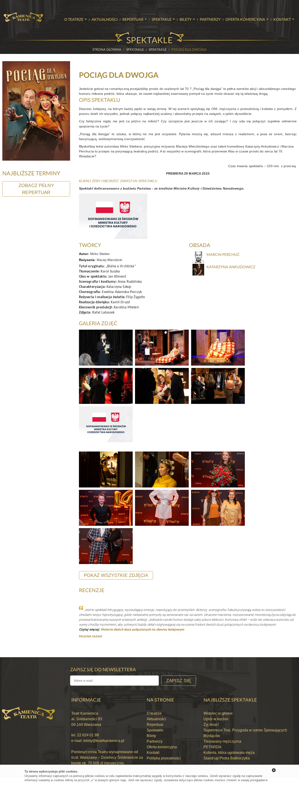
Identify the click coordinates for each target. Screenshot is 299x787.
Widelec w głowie (218, 713)
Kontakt (282, 19)
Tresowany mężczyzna (222, 741)
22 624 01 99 (87, 735)
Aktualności (105, 19)
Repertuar (132, 19)
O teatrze (73, 19)
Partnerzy (210, 19)
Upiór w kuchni (215, 719)
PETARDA (212, 747)
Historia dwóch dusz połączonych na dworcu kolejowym (142, 629)
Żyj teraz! (211, 725)
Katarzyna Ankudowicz (230, 267)
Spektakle (161, 19)
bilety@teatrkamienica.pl (103, 741)
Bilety (186, 19)
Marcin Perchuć (223, 254)
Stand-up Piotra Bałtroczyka (226, 758)
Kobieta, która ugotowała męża (229, 753)
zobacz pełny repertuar (36, 189)
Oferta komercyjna (245, 19)
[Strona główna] (23, 6)
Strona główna (107, 49)
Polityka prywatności (164, 758)
